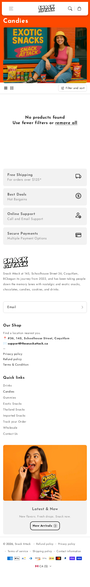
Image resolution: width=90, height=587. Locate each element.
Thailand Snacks (14, 409)
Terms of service (18, 551)
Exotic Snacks (12, 403)
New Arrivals (42, 525)
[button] (11, 8)
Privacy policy (12, 354)
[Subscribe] (82, 307)
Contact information (69, 551)
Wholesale (10, 428)
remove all (66, 123)
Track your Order (14, 421)
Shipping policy (42, 551)
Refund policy (12, 359)
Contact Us (10, 434)
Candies (8, 391)
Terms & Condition (15, 364)
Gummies (9, 397)
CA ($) (43, 566)
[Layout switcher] (5, 88)
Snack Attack (23, 544)
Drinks (7, 385)
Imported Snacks (14, 415)
